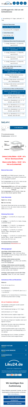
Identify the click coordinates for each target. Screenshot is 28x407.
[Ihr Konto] (21, 3)
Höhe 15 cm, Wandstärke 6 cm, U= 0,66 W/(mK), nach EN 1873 (14, 96)
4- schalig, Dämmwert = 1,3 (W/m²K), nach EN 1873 (14, 58)
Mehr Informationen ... (14, 394)
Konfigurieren (14, 400)
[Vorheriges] (2, 146)
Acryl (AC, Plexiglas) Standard (11, 27)
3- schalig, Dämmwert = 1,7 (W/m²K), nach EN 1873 (14, 53)
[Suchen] (14, 3)
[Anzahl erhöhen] (8, 127)
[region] (14, 146)
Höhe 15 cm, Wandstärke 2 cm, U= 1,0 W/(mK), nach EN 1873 (14, 92)
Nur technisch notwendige (14, 403)
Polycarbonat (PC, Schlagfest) (11, 29)
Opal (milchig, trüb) (8, 35)
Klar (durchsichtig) (8, 38)
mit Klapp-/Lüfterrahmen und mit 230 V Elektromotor (14, 84)
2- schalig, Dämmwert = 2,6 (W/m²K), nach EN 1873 (14, 49)
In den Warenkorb (19, 127)
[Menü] (2, 3)
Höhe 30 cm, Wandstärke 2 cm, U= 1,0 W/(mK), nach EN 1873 (14, 101)
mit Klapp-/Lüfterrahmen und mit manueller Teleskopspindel (14, 80)
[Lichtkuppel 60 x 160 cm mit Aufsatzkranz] (14, 147)
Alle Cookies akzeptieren (14, 397)
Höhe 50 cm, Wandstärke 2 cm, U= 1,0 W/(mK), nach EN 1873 (14, 110)
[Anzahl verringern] (2, 127)
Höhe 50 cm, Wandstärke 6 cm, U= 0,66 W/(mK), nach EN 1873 (14, 114)
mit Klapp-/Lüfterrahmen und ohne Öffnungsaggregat (14, 75)
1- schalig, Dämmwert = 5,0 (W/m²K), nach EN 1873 (14, 44)
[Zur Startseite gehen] (8, 3)
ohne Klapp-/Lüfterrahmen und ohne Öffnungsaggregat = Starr (14, 71)
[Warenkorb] (25, 3)
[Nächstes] (26, 146)
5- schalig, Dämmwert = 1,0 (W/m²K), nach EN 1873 (14, 62)
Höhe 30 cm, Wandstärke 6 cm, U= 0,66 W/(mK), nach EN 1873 (14, 105)
